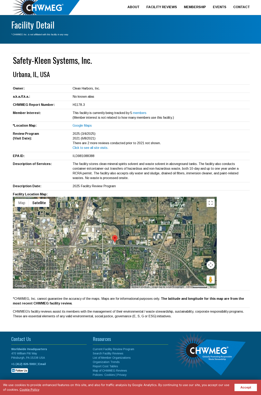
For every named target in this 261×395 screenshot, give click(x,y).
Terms (213, 287)
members (139, 113)
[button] (114, 239)
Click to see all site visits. (90, 147)
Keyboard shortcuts (141, 287)
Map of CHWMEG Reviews (110, 370)
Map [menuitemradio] (21, 203)
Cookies (109, 374)
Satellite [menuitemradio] (39, 203)
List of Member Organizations (112, 357)
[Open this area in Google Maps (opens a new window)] (20, 286)
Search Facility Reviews (108, 353)
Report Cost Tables (105, 366)
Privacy (122, 374)
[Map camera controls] (211, 265)
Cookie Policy (29, 390)
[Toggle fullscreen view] (211, 203)
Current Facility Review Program (113, 349)
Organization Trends (106, 362)
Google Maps (82, 125)
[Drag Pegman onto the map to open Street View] (211, 280)
